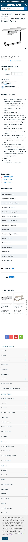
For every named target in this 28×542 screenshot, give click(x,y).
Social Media (4, 369)
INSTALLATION (8, 179)
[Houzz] (21, 337)
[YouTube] (16, 337)
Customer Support (6, 394)
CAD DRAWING (8, 182)
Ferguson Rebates (6, 431)
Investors (3, 379)
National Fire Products (7, 484)
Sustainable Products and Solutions (10, 388)
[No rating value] (5, 61)
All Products (9, 13)
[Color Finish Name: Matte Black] (2, 69)
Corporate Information (7, 346)
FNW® (3, 479)
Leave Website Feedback (7, 398)
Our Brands (4, 466)
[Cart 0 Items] (26, 5)
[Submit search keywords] (25, 8)
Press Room (4, 364)
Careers (3, 355)
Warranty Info (4, 417)
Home (2, 13)
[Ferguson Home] (14, 5)
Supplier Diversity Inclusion (8, 455)
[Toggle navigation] (2, 5)
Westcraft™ (4, 513)
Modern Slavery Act (6, 383)
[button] (27, 516)
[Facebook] (7, 337)
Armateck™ (4, 470)
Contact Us (4, 403)
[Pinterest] (11, 337)
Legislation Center (6, 451)
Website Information (6, 426)
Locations (3, 407)
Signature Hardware (6, 508)
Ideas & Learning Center (7, 446)
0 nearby (6, 84)
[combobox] (13, 8)
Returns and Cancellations (8, 412)
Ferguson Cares (5, 360)
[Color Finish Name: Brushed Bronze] (9, 69)
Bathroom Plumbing (19, 13)
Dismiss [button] (5, 538)
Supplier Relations (6, 460)
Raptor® (3, 503)
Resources (4, 442)
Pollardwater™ (5, 489)
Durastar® (4, 475)
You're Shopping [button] (13, 1)
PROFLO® (4, 494)
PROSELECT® (5, 498)
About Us (3, 350)
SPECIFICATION (8, 177)
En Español (4, 436)
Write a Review (17, 60)
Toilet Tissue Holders (20, 14)
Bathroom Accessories (7, 14)
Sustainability (5, 374)
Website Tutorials (6, 422)
